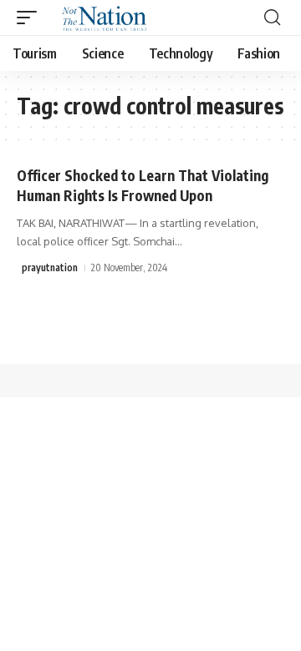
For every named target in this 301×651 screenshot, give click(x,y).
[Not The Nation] (101, 17)
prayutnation (50, 267)
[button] (31, 17)
